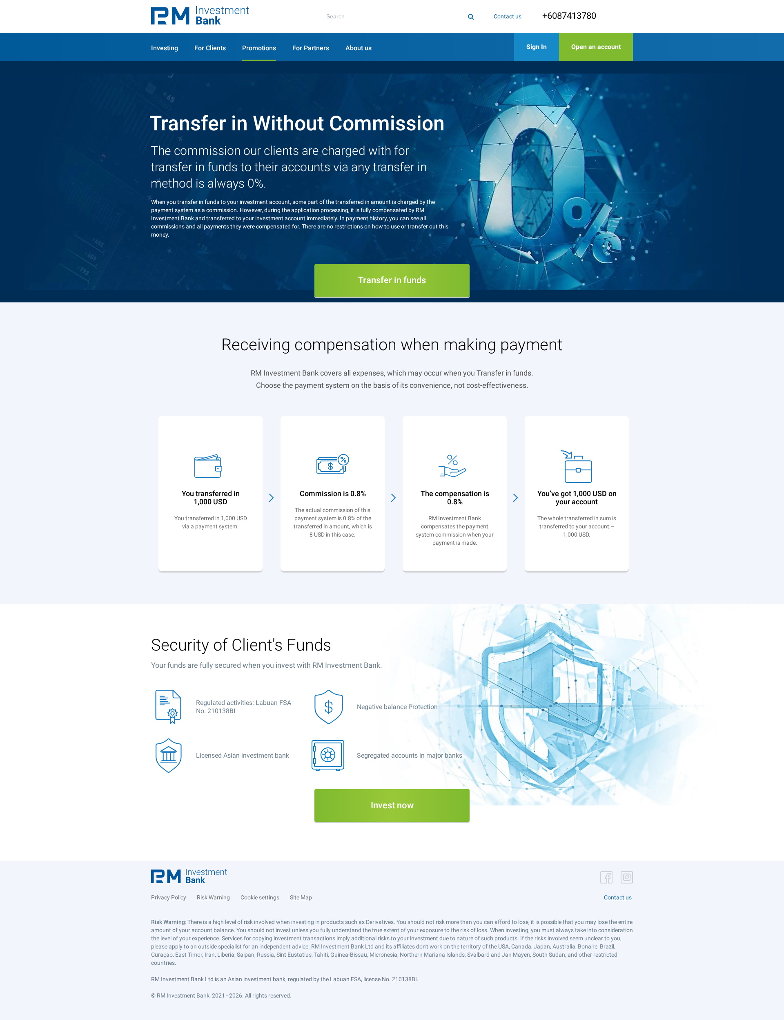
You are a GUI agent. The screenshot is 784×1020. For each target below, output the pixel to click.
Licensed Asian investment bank (242, 755)
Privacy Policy (168, 897)
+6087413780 (569, 16)
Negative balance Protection (397, 707)
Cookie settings (260, 897)
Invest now (392, 805)
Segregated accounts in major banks (409, 755)
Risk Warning (213, 897)
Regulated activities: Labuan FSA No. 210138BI (243, 707)
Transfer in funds (392, 280)
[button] (200, 16)
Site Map (301, 897)
